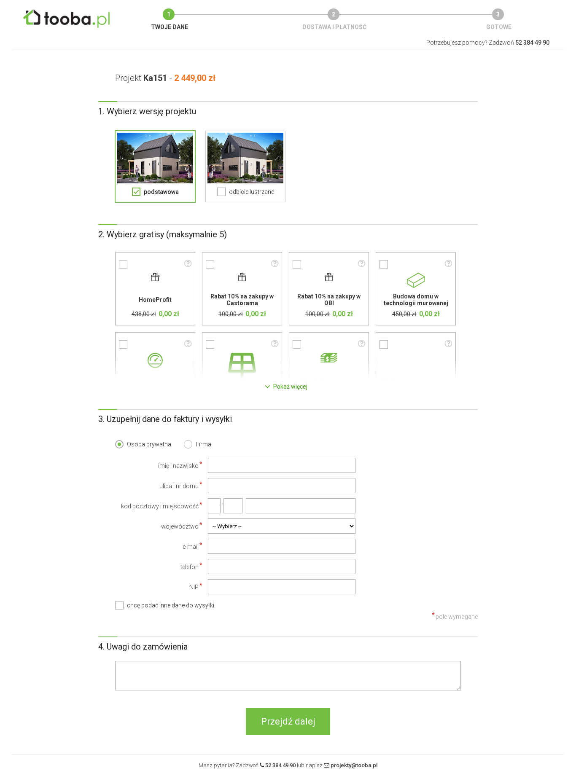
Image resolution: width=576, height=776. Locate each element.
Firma (203, 444)
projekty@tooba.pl (354, 765)
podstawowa (161, 191)
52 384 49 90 (280, 765)
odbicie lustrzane (251, 191)
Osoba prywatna (149, 444)
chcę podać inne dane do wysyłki (170, 605)
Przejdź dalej (288, 721)
